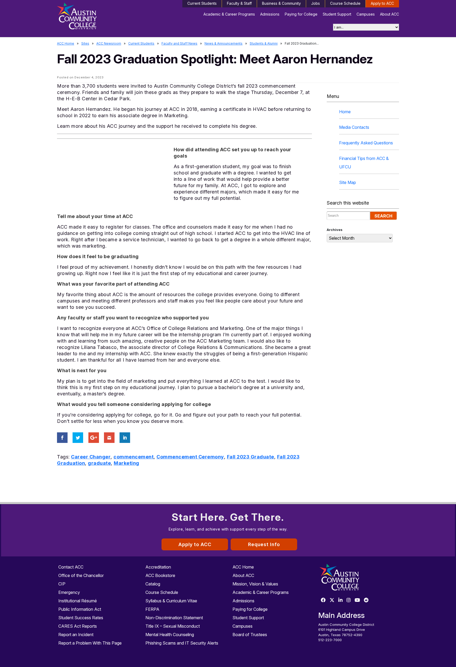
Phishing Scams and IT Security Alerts (181, 643)
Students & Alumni (264, 43)
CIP (61, 583)
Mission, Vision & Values (255, 583)
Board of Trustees (249, 634)
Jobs (315, 3)
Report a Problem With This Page (90, 643)
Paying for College (301, 14)
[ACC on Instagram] (348, 600)
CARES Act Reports (77, 626)
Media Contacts (354, 127)
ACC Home (65, 43)
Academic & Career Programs (229, 14)
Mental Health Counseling (169, 634)
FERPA (152, 609)
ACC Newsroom (108, 43)
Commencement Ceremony (190, 457)
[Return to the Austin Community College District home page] (97, 17)
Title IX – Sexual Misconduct (172, 626)
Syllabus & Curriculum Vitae (171, 600)
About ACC (389, 14)
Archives (335, 230)
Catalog (152, 583)
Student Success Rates (80, 617)
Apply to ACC (382, 3)
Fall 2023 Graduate (250, 457)
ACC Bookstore (160, 575)
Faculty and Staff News (179, 43)
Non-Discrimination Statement (174, 617)
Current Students (202, 3)
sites (85, 43)
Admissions (269, 14)
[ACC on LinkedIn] (340, 600)
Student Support (337, 14)
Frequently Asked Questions (366, 142)
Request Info (264, 544)
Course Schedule (345, 3)
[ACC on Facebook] (323, 600)
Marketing (126, 463)
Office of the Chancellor (81, 575)
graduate (99, 463)
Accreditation (158, 567)
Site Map (347, 182)
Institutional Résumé (77, 600)
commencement (133, 457)
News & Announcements (224, 43)
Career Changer (91, 457)
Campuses (366, 14)
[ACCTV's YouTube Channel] (357, 600)
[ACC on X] (332, 600)
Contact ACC (70, 567)
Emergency (69, 592)
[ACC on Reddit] (366, 600)
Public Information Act (79, 609)
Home (345, 111)
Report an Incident (75, 634)
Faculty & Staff (239, 3)
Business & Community (281, 3)
